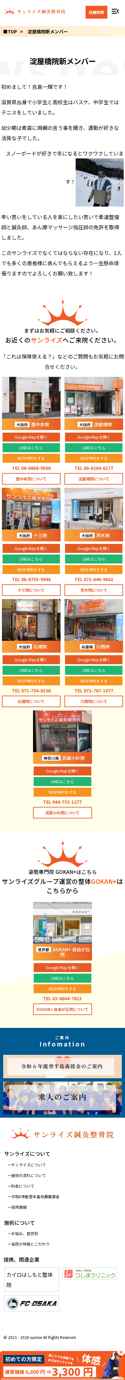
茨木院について (93, 590)
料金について (22, 1186)
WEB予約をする (31, 458)
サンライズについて (28, 1164)
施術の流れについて (28, 1175)
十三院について (31, 590)
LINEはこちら (31, 447)
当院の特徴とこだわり (30, 1244)
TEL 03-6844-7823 (62, 998)
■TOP (10, 31)
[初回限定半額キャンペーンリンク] (62, 1365)
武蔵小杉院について (62, 812)
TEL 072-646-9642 (93, 579)
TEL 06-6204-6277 (93, 468)
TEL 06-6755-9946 (31, 579)
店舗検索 (96, 12)
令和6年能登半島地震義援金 (35, 1196)
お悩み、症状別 (24, 1233)
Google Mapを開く (31, 437)
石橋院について (31, 701)
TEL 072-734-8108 (31, 690)
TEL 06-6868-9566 (31, 468)
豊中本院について (31, 478)
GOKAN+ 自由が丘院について (62, 1009)
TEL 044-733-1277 (62, 802)
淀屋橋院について (94, 478)
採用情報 (19, 1207)
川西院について (93, 701)
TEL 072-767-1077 (93, 690)
